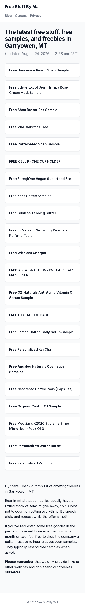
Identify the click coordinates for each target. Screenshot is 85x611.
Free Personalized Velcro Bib (32, 463)
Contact (21, 16)
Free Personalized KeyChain (31, 349)
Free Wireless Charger (27, 253)
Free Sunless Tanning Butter (32, 213)
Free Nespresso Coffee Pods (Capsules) (40, 389)
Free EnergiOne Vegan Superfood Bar (40, 179)
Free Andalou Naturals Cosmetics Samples (37, 369)
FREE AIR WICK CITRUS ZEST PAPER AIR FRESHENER (41, 272)
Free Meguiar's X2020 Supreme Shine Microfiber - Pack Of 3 (39, 426)
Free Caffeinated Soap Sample (34, 144)
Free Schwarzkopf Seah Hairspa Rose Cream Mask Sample (38, 90)
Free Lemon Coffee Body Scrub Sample (41, 332)
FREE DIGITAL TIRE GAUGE (30, 315)
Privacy (35, 16)
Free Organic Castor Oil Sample (35, 406)
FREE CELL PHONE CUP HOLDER (34, 161)
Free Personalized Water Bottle (35, 446)
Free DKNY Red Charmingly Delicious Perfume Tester (38, 233)
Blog (8, 16)
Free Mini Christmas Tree (28, 127)
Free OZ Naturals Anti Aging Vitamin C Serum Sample (40, 295)
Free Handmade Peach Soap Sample (39, 70)
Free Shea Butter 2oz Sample (33, 110)
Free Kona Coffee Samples (30, 196)
